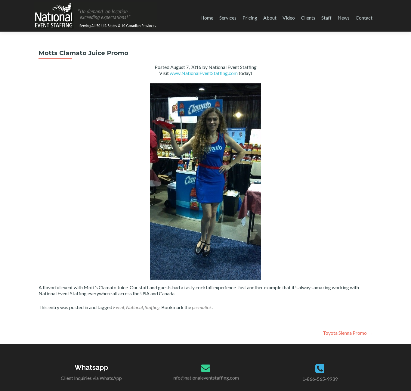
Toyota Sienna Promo (347, 333)
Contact (364, 17)
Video (289, 17)
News (344, 17)
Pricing (250, 17)
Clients (308, 17)
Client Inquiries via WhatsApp (91, 378)
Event (118, 307)
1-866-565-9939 (320, 379)
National (134, 307)
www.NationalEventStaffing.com (204, 73)
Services (227, 17)
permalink (202, 307)
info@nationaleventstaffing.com (205, 377)
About (270, 17)
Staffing (152, 307)
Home (206, 17)
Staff (326, 17)
